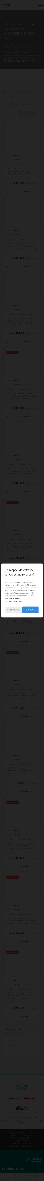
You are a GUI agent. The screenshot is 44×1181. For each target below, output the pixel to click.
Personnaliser (14, 610)
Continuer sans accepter (14, 601)
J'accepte (30, 610)
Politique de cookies (12, 598)
